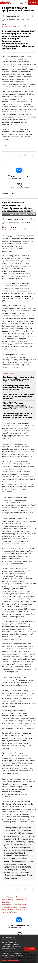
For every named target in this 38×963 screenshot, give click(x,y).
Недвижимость (21, 899)
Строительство (21, 897)
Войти (33, 3)
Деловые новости (8, 909)
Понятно (30, 949)
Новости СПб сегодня (9, 912)
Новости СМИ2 (8, 194)
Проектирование (7, 899)
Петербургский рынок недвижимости (14, 904)
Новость (10, 897)
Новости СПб (21, 909)
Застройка (5, 902)
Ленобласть (24, 907)
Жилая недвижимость (9, 907)
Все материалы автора (10, 26)
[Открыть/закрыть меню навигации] (21, 2)
